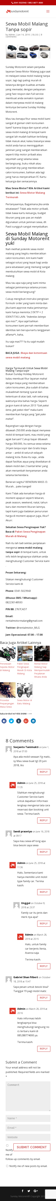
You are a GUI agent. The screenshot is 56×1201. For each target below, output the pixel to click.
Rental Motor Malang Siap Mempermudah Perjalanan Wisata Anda (42, 670)
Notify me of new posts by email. (28, 1166)
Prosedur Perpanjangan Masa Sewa (7, 703)
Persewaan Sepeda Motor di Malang (7, 667)
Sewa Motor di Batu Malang (24, 702)
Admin (12, 34)
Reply (44, 772)
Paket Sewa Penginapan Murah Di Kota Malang (24, 668)
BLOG (35, 34)
